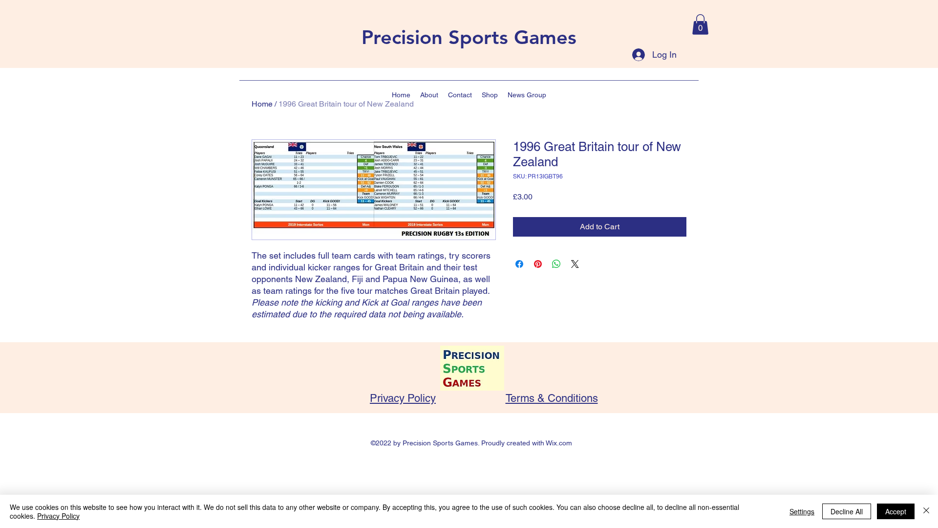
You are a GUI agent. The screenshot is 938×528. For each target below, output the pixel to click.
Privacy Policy (403, 398)
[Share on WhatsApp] (556, 264)
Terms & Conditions (552, 398)
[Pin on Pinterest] (538, 264)
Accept (895, 511)
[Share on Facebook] (519, 264)
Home (262, 104)
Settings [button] (801, 511)
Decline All (847, 511)
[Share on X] (575, 264)
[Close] (926, 511)
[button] (700, 24)
